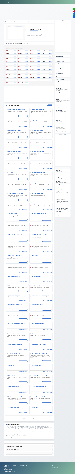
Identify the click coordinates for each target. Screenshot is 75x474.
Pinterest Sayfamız (54, 469)
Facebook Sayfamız (54, 467)
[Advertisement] (35, 12)
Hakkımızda (14, 1)
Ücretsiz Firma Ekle (33, 1)
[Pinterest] (74, 11)
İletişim (27, 1)
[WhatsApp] (74, 9)
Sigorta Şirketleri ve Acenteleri (17, 21)
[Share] (74, 17)
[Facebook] (74, 13)
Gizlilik (19, 1)
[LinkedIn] (74, 15)
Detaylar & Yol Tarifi (22, 126)
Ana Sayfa (8, 21)
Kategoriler (23, 1)
